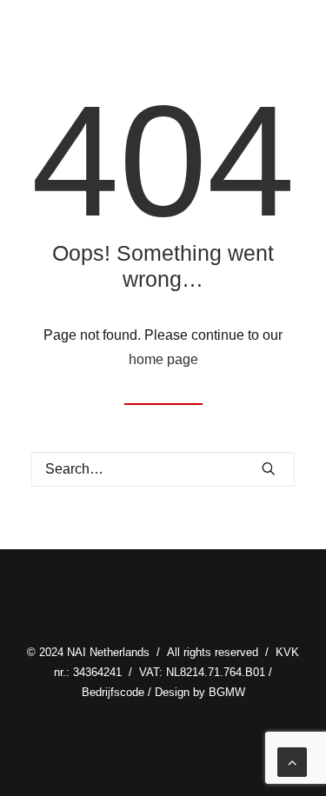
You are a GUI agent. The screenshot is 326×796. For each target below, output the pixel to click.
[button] (268, 468)
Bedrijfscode (113, 692)
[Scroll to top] (292, 760)
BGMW (227, 692)
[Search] (163, 469)
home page (163, 359)
